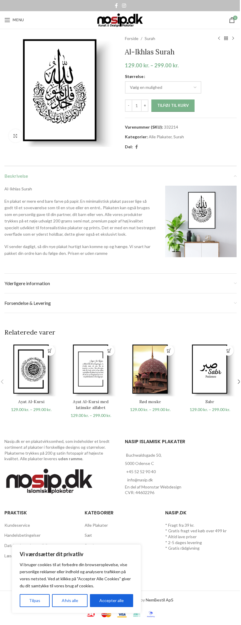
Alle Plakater (160, 136)
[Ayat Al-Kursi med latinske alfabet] (91, 369)
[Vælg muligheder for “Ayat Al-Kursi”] (50, 350)
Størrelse (134, 76)
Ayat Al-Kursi (31, 401)
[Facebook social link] (116, 5)
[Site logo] (120, 19)
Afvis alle (70, 600)
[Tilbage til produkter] (226, 38)
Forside (131, 38)
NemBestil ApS (159, 599)
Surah (150, 38)
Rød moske (150, 401)
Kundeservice (17, 525)
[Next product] (233, 38)
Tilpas (34, 600)
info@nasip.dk (140, 479)
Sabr (209, 401)
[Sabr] (210, 369)
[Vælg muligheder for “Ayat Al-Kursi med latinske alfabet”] (109, 350)
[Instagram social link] (124, 5)
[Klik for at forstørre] (15, 135)
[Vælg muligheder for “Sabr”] (228, 350)
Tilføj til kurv (173, 105)
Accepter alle (111, 600)
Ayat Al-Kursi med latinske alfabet (90, 404)
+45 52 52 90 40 (141, 471)
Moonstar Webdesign (161, 486)
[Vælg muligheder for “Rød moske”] (169, 350)
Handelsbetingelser (22, 535)
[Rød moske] (150, 369)
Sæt (88, 535)
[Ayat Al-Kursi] (31, 369)
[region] (76, 578)
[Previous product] (218, 38)
